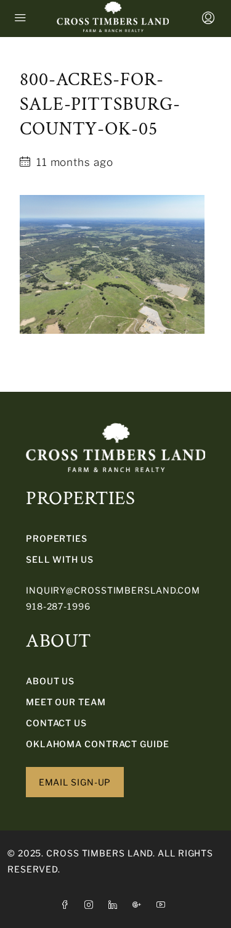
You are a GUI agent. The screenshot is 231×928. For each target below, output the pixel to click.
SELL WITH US (60, 559)
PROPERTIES (56, 538)
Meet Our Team (66, 702)
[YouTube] (163, 905)
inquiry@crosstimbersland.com (113, 590)
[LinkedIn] (115, 905)
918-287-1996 (58, 606)
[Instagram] (91, 905)
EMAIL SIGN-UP (75, 782)
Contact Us (56, 723)
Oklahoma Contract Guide (97, 744)
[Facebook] (67, 905)
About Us (50, 681)
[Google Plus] (139, 905)
